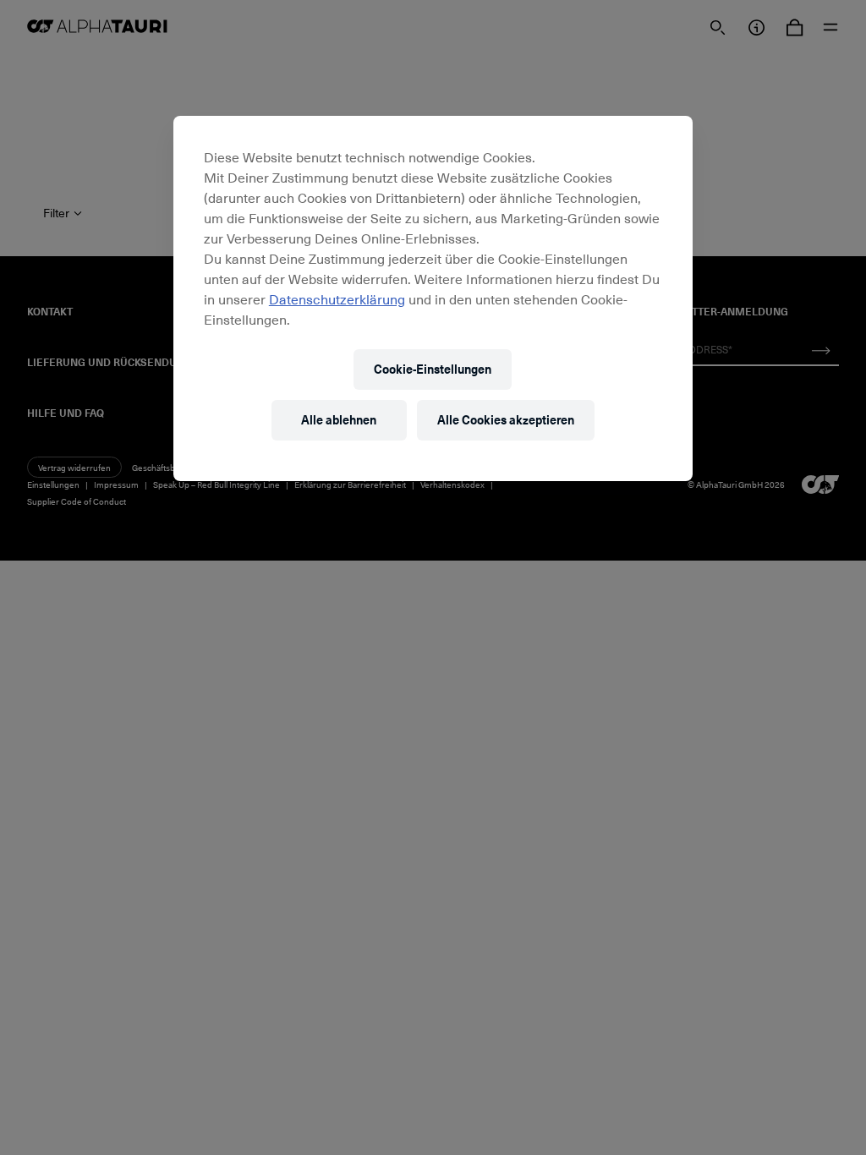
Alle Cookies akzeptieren (505, 420)
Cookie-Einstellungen (432, 369)
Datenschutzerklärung (337, 298)
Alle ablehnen (338, 420)
